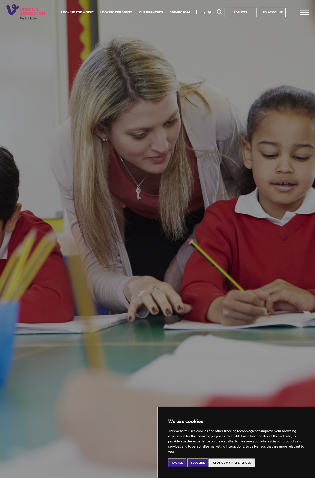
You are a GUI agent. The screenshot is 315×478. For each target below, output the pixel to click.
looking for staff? (116, 12)
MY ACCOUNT (273, 12)
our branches (151, 12)
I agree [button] (177, 463)
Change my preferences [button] (232, 463)
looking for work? (77, 12)
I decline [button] (198, 463)
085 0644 (180, 12)
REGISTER (241, 12)
